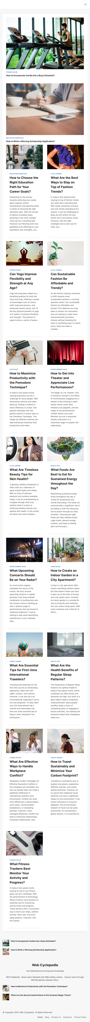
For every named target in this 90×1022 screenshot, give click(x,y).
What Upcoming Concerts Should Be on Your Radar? (23, 575)
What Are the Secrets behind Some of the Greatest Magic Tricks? (41, 995)
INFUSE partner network (42, 980)
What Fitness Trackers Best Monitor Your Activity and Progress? (20, 873)
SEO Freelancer (13, 977)
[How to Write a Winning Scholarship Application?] (6, 951)
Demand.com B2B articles (44, 977)
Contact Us (56, 1017)
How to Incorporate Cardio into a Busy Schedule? (30, 75)
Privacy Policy (80, 1017)
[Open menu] (85, 4)
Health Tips (55, 466)
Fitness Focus (11, 72)
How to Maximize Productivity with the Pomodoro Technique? (39, 986)
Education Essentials (15, 138)
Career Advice (15, 757)
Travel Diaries (15, 661)
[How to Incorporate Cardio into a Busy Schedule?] (6, 943)
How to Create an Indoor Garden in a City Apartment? (64, 575)
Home (40, 1017)
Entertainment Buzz (59, 369)
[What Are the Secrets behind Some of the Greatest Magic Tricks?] (6, 997)
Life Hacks (14, 369)
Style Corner (56, 174)
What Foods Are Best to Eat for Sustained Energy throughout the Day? (64, 479)
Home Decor (55, 566)
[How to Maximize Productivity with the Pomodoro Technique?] (6, 988)
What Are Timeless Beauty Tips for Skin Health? (24, 474)
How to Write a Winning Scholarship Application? (30, 141)
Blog (47, 1017)
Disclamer (67, 1017)
